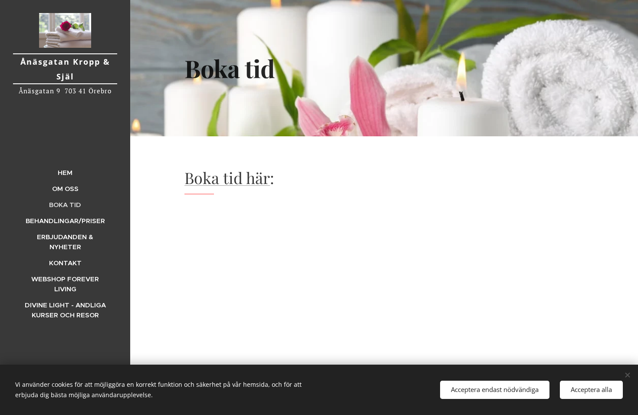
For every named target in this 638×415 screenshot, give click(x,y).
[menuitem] (65, 173)
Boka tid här (227, 177)
